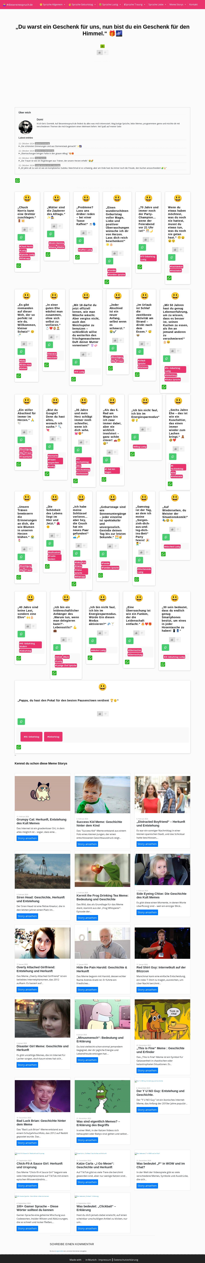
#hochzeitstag (83, 469)
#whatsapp (24, 258)
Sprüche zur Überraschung (44, 151)
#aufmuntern (54, 552)
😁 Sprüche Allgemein (51, 4)
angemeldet (59, 1251)
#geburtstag (171, 375)
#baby (22, 360)
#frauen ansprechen (53, 461)
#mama (52, 247)
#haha (78, 562)
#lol (83, 562)
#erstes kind (25, 364)
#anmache (53, 455)
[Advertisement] (98, 83)
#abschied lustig (172, 546)
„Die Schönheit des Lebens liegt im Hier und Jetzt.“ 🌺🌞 (54, 516)
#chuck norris (26, 246)
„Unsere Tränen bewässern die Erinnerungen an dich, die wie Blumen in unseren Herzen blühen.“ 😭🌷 (27, 523)
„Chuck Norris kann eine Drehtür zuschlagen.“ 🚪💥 (27, 214)
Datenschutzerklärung (126, 1259)
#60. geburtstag (31, 736)
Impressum (105, 1259)
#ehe (78, 466)
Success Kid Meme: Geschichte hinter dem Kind (99, 823)
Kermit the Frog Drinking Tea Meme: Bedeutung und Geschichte (102, 897)
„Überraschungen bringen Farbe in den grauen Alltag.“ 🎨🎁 (47, 153)
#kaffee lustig (85, 249)
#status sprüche (172, 379)
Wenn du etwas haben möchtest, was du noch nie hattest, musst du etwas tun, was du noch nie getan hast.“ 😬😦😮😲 (177, 224)
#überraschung (135, 654)
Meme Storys (176, 4)
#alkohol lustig (98, 650)
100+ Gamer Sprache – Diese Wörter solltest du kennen (37, 1208)
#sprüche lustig (27, 254)
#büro (66, 657)
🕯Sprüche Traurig (133, 4)
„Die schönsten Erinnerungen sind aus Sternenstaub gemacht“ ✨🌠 (51, 146)
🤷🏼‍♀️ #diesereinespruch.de (18, 4)
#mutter (61, 247)
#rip (113, 361)
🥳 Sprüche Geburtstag (80, 4)
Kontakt (193, 4)
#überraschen (134, 650)
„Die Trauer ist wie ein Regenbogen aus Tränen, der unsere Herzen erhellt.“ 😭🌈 (56, 160)
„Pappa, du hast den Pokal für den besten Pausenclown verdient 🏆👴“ (68, 700)
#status (78, 566)
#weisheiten (175, 270)
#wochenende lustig (144, 570)
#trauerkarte (25, 456)
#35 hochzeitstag (82, 460)
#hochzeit (52, 357)
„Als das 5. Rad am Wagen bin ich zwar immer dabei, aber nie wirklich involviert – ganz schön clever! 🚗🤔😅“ (112, 426)
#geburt (23, 368)
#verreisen (143, 367)
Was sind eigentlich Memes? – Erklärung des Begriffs (98, 1123)
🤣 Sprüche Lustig (108, 4)
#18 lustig (79, 371)
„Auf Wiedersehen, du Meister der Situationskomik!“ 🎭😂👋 (175, 513)
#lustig (22, 250)
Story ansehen (27, 838)
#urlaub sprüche (141, 362)
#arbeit (58, 657)
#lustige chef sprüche (65, 665)
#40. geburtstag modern (27, 645)
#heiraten (52, 353)
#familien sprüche (116, 274)
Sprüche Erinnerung (42, 143)
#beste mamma (56, 243)
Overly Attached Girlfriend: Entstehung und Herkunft (36, 969)
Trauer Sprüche (41, 158)
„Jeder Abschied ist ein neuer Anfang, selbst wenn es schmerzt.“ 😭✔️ (118, 318)
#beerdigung (117, 357)
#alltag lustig (139, 446)
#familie (112, 270)
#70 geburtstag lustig (147, 258)
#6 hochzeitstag (177, 467)
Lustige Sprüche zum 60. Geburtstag (48, 165)
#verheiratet (82, 473)
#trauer (120, 361)
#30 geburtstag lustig (174, 657)
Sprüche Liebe (156, 4)
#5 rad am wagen (110, 470)
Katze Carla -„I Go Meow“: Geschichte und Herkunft (95, 1165)
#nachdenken (176, 266)
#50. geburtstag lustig (172, 369)
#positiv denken (52, 557)
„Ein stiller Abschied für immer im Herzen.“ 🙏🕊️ (27, 416)
